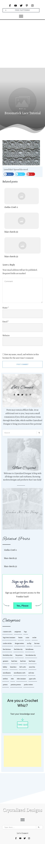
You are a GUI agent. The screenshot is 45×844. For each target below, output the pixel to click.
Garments (5, 661)
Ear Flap (29, 643)
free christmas (7, 649)
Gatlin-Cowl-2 (21, 198)
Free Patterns (19, 655)
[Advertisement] (22, 43)
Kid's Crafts (23, 667)
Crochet (34, 638)
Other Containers (21, 679)
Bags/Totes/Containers (9, 638)
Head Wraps (32, 661)
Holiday (5, 667)
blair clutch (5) (21, 223)
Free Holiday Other (7, 655)
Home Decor (13, 667)
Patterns (5, 685)
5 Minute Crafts (7, 632)
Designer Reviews (19, 643)
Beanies (20, 638)
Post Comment (22, 364)
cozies (27, 638)
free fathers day (18, 649)
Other (12, 679)
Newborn (5, 679)
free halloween (29, 649)
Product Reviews (28, 685)
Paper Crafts (32, 679)
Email (5, 321)
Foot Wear (37, 643)
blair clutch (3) (22, 247)
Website (6, 335)
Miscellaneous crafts (19, 673)
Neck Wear (31, 673)
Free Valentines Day (31, 655)
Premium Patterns (16, 685)
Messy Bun (32, 667)
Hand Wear (14, 661)
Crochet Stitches (7, 643)
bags (25, 632)
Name (5, 307)
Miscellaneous (7, 673)
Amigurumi (17, 632)
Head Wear (23, 661)
